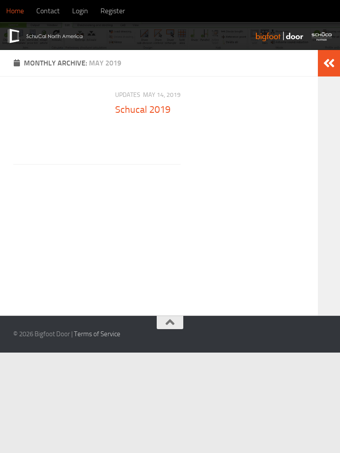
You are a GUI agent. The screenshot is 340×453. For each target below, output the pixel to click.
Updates (127, 95)
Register (112, 11)
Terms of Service (97, 334)
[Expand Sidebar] (329, 63)
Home (15, 11)
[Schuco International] (322, 36)
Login (80, 11)
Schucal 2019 (142, 109)
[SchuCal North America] (42, 36)
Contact (48, 11)
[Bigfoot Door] (280, 36)
